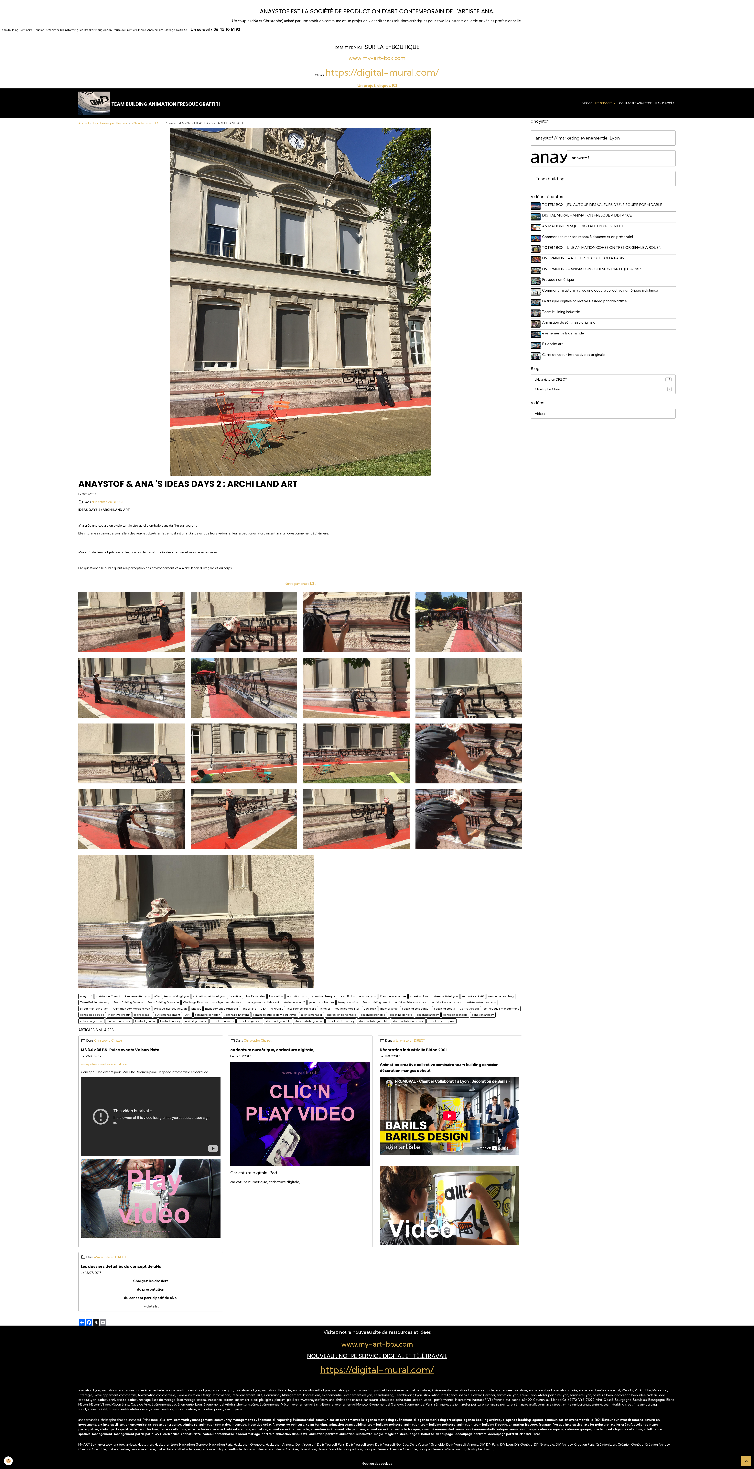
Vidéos (587, 103)
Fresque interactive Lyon (170, 1008)
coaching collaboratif (416, 1008)
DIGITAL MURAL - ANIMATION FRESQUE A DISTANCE (587, 215)
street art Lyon (419, 996)
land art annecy (170, 1021)
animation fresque (323, 996)
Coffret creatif (469, 1008)
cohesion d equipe (92, 1014)
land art (196, 1008)
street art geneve (249, 1021)
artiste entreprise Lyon (481, 1002)
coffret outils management (501, 1008)
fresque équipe (348, 1002)
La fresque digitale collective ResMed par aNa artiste (584, 301)
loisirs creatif (142, 1014)
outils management (167, 1014)
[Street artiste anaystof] (356, 621)
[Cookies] (8, 1460)
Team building (550, 178)
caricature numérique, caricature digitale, (272, 1050)
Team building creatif (376, 1002)
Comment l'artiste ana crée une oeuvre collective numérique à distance (600, 290)
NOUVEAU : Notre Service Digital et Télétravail (377, 1356)
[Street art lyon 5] (468, 621)
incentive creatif (119, 1014)
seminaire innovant (236, 1014)
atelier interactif (294, 1002)
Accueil (83, 123)
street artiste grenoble (373, 1021)
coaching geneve (401, 1014)
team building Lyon (176, 996)
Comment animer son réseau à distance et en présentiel (587, 237)
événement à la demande (563, 333)
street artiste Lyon (446, 996)
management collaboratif (262, 1002)
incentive (235, 996)
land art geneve (145, 1021)
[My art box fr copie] (151, 1198)
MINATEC (277, 1008)
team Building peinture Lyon (357, 996)
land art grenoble (196, 1021)
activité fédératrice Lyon (411, 1002)
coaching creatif (444, 1008)
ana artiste (249, 1008)
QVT (188, 1014)
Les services (604, 103)
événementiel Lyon (137, 996)
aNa (157, 996)
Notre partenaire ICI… (300, 584)
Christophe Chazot (108, 1040)
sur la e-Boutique (392, 47)
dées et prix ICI (348, 47)
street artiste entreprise (408, 1021)
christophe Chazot (108, 996)
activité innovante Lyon (447, 1002)
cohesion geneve (91, 1021)
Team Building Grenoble (163, 1002)
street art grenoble (278, 1021)
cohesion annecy (483, 1014)
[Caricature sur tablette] (300, 1114)
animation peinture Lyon (209, 996)
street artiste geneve (309, 1021)
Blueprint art (552, 344)
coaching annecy (428, 1014)
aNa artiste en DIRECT (148, 123)
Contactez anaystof (635, 103)
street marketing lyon (94, 1008)
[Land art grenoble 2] (468, 687)
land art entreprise (119, 1021)
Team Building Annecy (94, 1002)
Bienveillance (389, 1008)
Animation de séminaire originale (568, 322)
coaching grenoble (373, 1014)
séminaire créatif (473, 996)
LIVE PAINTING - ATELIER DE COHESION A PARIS (583, 258)
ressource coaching (501, 996)
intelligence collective (226, 1002)
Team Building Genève (128, 1002)
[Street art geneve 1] (131, 687)
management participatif (221, 1008)
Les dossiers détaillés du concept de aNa (121, 1266)
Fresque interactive (393, 996)
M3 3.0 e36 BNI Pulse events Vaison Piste (120, 1050)
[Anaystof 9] (131, 621)
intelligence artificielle (301, 1008)
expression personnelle (341, 1014)
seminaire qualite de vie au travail (274, 1014)
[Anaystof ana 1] (468, 819)
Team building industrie (561, 311)
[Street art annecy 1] (244, 687)
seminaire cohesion (207, 1014)
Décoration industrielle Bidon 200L (413, 1050)
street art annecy (222, 1021)
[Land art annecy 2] (244, 753)
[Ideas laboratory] (356, 753)
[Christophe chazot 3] (131, 819)
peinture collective (321, 1002)
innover (325, 1008)
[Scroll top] (746, 1461)
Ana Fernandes (255, 996)
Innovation (276, 996)
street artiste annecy (340, 1021)
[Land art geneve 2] (131, 753)
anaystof (86, 996)
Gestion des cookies (377, 1463)
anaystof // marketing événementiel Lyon (578, 138)
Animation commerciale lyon (131, 1008)
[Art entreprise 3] (244, 819)
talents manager (311, 1014)
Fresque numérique (558, 279)
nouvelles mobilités (347, 1008)
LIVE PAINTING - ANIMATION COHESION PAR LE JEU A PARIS (592, 269)
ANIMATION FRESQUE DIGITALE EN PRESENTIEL (583, 226)
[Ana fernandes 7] (196, 921)
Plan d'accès (664, 103)
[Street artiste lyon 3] (244, 621)
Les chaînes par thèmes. (110, 123)
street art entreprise (441, 1021)
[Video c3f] (449, 1205)
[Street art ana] (356, 687)
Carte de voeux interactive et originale (573, 354)
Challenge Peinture (195, 1002)
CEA (263, 1008)
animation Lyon (297, 996)
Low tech (370, 1008)
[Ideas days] (468, 753)
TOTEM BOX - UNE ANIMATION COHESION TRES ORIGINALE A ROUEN (601, 247)
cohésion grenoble (455, 1014)
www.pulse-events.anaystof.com (104, 1064)
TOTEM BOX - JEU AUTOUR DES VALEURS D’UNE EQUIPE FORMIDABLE (602, 204)
